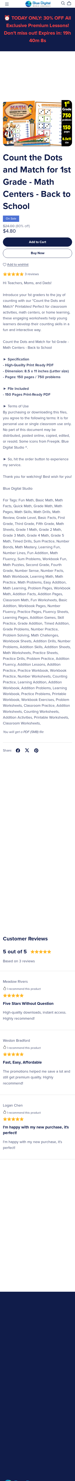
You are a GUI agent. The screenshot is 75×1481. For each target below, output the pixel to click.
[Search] (63, 3)
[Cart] (71, 3)
